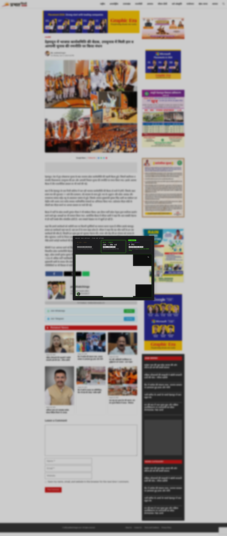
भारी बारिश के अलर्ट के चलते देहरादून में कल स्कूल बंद (162, 396)
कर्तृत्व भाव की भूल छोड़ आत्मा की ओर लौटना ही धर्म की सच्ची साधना (160, 366)
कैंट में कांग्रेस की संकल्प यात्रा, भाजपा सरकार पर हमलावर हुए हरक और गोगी (163, 386)
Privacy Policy (166, 528)
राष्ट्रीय (102, 4)
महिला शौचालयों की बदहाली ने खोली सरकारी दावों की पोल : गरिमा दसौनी (163, 376)
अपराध (150, 4)
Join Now (129, 311)
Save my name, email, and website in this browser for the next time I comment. (88, 481)
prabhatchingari (60, 53)
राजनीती (138, 4)
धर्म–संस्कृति (177, 4)
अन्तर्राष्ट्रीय (114, 4)
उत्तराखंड (126, 4)
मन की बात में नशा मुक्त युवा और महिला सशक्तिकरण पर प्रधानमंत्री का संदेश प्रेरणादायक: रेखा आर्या (161, 407)
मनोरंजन (190, 4)
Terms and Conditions (151, 528)
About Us (129, 528)
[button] (223, 4)
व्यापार (215, 4)
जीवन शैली (162, 4)
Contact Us (138, 528)
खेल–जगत (203, 4)
